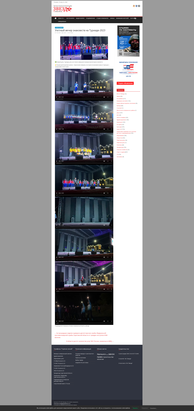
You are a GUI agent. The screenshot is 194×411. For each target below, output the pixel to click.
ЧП (117, 154)
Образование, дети (59, 358)
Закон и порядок (121, 117)
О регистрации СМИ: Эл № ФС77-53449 (129, 353)
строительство (108, 357)
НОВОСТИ (61, 18)
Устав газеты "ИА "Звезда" (126, 363)
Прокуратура (120, 147)
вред (107, 354)
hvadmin (65, 32)
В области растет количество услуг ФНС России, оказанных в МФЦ (90, 341)
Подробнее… (153, 408)
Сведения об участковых (81, 362)
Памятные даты (121, 140)
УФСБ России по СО (59, 370)
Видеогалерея (80, 18)
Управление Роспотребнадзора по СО (64, 366)
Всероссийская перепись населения (126, 103)
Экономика (119, 156)
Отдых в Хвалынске (102, 18)
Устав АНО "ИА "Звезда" (125, 358)
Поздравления (90, 18)
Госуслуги (119, 108)
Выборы (119, 105)
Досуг (118, 112)
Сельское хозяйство (122, 149)
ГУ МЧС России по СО (59, 363)
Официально (62, 21)
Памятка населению (80, 357)
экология (100, 359)
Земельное (119, 122)
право (99, 357)
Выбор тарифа (79, 360)
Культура (119, 127)
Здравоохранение (121, 120)
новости (119, 129)
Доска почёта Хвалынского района (126, 110)
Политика (119, 145)
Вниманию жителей (122, 18)
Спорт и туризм (59, 27)
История (119, 124)
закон (111, 354)
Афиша (112, 18)
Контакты (133, 18)
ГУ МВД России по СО (59, 361)
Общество (119, 138)
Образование (120, 135)
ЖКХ (118, 115)
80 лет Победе (120, 94)
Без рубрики (120, 98)
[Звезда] (55, 18)
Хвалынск (101, 354)
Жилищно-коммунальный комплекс (63, 353)
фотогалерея (70, 18)
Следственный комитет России (62, 383)
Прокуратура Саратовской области (63, 373)
